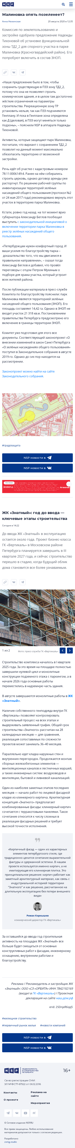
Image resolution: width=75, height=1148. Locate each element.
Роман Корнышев (38, 915)
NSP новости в (35, 457)
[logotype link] (11, 4)
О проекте (11, 1099)
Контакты (10, 1092)
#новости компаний (52, 1025)
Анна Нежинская (11, 21)
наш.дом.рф (64, 998)
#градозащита (11, 445)
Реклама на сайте (39, 1094)
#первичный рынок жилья (19, 1025)
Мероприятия (40, 1103)
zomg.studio (10, 1141)
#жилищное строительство (19, 1018)
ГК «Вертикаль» (43, 993)
